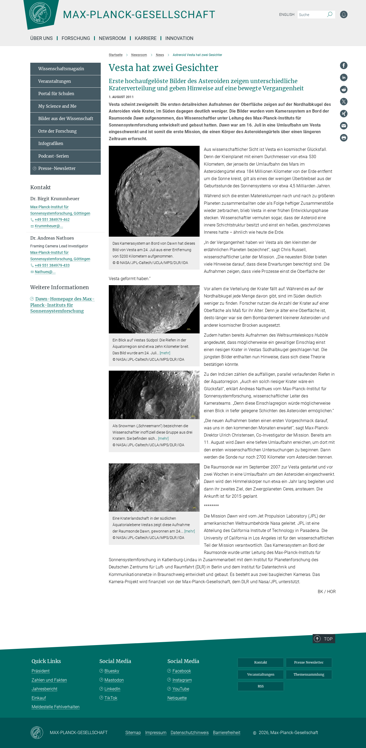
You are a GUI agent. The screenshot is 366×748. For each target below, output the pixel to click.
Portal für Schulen (56, 93)
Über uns (41, 38)
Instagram (182, 680)
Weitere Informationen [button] (59, 287)
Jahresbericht (44, 688)
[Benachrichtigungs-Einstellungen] (344, 14)
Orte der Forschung (57, 131)
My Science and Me (57, 106)
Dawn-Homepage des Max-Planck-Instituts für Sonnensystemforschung (62, 305)
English (286, 14)
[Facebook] (344, 65)
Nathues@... (45, 272)
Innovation (179, 38)
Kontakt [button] (40, 187)
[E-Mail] (344, 126)
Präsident (41, 670)
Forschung (76, 38)
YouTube (181, 688)
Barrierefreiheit (226, 732)
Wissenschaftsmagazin (61, 68)
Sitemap (133, 732)
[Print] (344, 138)
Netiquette (177, 698)
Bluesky (111, 670)
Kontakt (260, 662)
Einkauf (39, 698)
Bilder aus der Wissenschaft (65, 118)
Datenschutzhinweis (190, 732)
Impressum (155, 732)
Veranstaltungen (54, 81)
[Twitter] (344, 102)
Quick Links (46, 661)
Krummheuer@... (49, 226)
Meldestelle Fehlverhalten (56, 706)
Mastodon (114, 680)
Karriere (145, 38)
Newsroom (112, 38)
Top (328, 639)
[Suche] (329, 14)
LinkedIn (112, 688)
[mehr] (165, 353)
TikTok (110, 698)
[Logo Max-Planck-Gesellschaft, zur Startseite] (119, 19)
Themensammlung (309, 674)
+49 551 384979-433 (52, 265)
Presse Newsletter (309, 662)
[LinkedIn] (344, 77)
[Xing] (344, 114)
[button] (195, 233)
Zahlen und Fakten (49, 680)
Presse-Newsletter (57, 168)
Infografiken (50, 143)
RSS (261, 686)
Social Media (115, 661)
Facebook (182, 670)
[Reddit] (344, 89)
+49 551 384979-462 (52, 219)
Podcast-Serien (53, 156)
